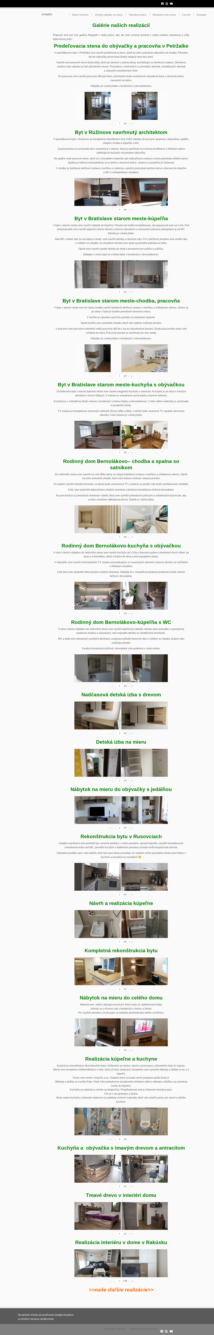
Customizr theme (150, 1329)
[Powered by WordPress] (127, 1328)
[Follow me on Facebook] (163, 3)
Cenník (186, 14)
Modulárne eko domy (164, 14)
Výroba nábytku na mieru (109, 14)
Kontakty (201, 14)
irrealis (47, 14)
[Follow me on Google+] (168, 3)
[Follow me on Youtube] (172, 3)
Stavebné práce (137, 14)
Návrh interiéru (80, 14)
